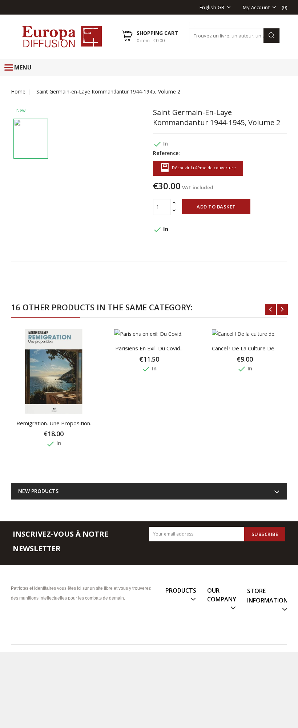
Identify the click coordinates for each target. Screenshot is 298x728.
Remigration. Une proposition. (53, 423)
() (284, 7)
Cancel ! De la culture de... (245, 348)
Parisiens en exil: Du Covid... (149, 348)
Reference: (166, 153)
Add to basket (216, 206)
